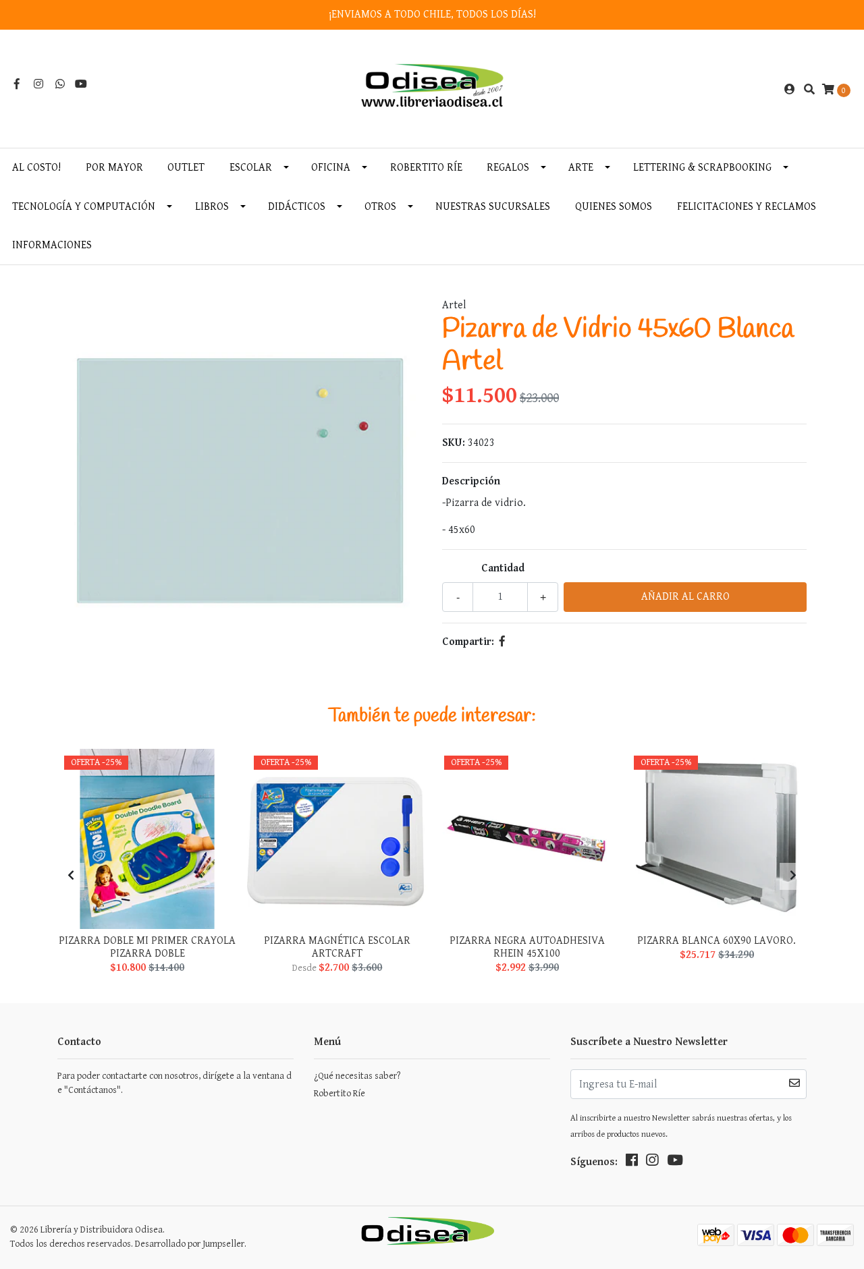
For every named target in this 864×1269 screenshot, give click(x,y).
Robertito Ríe (426, 167)
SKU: (453, 442)
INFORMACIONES (52, 245)
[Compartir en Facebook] (502, 642)
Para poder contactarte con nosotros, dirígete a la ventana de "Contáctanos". (174, 1083)
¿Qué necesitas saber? (357, 1076)
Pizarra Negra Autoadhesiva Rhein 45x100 (527, 947)
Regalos (508, 167)
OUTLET (186, 167)
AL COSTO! (36, 167)
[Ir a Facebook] (17, 84)
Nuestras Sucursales (492, 206)
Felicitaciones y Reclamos (746, 206)
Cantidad (502, 568)
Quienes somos (613, 206)
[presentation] (70, 876)
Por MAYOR (114, 167)
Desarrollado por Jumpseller (189, 1244)
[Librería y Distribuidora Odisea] (432, 89)
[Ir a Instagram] (38, 84)
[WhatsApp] (60, 84)
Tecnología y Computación (83, 206)
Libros (212, 206)
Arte (580, 167)
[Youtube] (81, 84)
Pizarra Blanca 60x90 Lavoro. (716, 940)
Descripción (471, 481)
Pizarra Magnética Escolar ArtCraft (337, 947)
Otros (380, 206)
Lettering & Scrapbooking (702, 167)
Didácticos (296, 206)
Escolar (251, 167)
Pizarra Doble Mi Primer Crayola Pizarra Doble (147, 947)
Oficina (330, 167)
